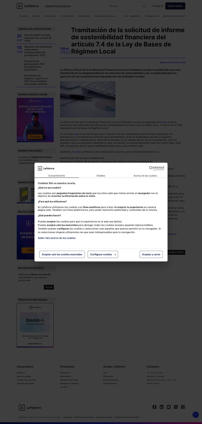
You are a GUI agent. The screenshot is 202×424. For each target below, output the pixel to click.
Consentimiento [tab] (56, 175)
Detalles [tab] (101, 175)
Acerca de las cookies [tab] (145, 175)
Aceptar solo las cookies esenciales (62, 254)
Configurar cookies (101, 254)
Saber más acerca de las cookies (57, 238)
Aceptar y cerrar (151, 254)
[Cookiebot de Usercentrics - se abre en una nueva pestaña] (151, 168)
